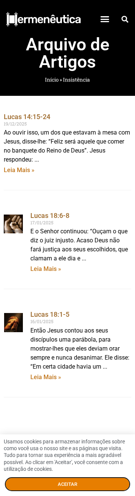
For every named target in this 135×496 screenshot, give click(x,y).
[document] (67, 248)
